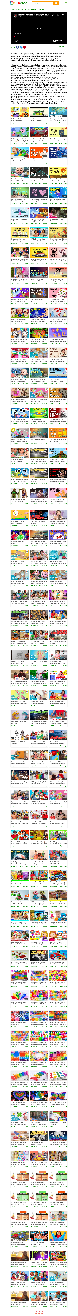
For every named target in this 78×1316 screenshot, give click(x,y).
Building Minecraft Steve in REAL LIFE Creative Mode (57, 1304)
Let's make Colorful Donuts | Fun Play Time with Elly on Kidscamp (38, 943)
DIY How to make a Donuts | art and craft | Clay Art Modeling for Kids (39, 903)
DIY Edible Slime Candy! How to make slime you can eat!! (38, 240)
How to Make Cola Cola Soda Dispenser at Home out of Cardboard (38, 863)
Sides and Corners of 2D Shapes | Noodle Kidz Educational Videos (57, 683)
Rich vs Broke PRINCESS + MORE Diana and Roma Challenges (19, 401)
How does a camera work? (39, 439)
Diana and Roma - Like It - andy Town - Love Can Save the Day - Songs (19, 281)
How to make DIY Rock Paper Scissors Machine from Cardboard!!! (57, 703)
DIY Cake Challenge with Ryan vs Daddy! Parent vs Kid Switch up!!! (19, 683)
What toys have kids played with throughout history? (57, 361)
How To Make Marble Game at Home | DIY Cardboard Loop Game (18, 583)
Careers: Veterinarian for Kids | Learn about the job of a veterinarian (19, 623)
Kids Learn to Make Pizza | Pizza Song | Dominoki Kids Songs (39, 1164)
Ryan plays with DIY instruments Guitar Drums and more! (58, 663)
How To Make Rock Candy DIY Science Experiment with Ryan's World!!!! (39, 563)
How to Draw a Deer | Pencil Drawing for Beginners (17, 663)
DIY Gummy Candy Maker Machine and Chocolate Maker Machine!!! (58, 783)
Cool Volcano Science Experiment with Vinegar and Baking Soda (38, 683)
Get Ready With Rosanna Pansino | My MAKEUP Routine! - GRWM (57, 523)
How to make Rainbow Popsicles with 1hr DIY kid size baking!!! (19, 823)
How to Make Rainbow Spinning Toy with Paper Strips (57, 1284)
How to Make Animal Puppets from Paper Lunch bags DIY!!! (17, 883)
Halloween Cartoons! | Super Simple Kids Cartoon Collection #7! (18, 120)
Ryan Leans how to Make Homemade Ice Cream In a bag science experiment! (19, 803)
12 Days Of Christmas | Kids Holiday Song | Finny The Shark (19, 421)
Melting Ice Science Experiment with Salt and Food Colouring (58, 563)
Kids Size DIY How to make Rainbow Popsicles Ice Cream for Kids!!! (19, 923)
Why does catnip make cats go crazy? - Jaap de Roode (57, 301)
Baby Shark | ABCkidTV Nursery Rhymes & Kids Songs (18, 381)
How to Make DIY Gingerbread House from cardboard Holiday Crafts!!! (39, 823)
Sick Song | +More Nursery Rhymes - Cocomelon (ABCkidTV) (18, 461)
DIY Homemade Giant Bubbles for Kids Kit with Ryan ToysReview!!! (58, 903)
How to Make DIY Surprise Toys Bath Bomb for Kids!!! (19, 603)
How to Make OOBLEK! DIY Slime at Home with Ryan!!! (57, 1224)
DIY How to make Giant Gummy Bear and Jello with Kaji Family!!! (38, 603)
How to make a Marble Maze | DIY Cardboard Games (18, 763)
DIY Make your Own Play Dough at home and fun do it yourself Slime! (58, 843)
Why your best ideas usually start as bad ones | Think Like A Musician (58, 341)
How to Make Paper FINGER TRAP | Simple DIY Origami (18, 1124)
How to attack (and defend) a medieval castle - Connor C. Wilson (58, 240)
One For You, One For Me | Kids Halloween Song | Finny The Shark (19, 301)
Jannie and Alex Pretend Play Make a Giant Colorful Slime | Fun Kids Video (58, 1244)
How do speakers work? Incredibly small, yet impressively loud (18, 200)
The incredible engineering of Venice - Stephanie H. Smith (57, 381)
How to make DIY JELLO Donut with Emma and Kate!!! (38, 643)
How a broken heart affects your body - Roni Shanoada (39, 200)
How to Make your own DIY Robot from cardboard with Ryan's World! (58, 963)
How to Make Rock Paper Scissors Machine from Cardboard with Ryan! (58, 623)
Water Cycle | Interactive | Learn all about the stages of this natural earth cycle (19, 863)
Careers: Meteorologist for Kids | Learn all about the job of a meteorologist (39, 723)
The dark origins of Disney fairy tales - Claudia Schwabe (58, 321)
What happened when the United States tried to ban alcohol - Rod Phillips (39, 261)
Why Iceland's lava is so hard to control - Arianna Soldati (57, 461)
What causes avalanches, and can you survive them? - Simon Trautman (19, 220)
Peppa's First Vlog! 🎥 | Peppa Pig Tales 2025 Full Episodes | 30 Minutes (19, 441)
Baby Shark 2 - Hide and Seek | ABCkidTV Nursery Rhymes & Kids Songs (19, 180)
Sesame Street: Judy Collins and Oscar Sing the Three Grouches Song (58, 220)
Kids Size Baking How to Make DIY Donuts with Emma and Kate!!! (38, 763)
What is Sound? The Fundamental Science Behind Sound (37, 281)
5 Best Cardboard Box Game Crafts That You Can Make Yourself (39, 361)
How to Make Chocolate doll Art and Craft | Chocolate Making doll (18, 903)
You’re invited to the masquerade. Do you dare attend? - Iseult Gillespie (58, 421)
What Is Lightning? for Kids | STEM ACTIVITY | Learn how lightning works (39, 461)
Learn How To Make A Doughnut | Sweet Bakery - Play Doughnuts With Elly (58, 943)
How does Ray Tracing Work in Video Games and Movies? (39, 501)
